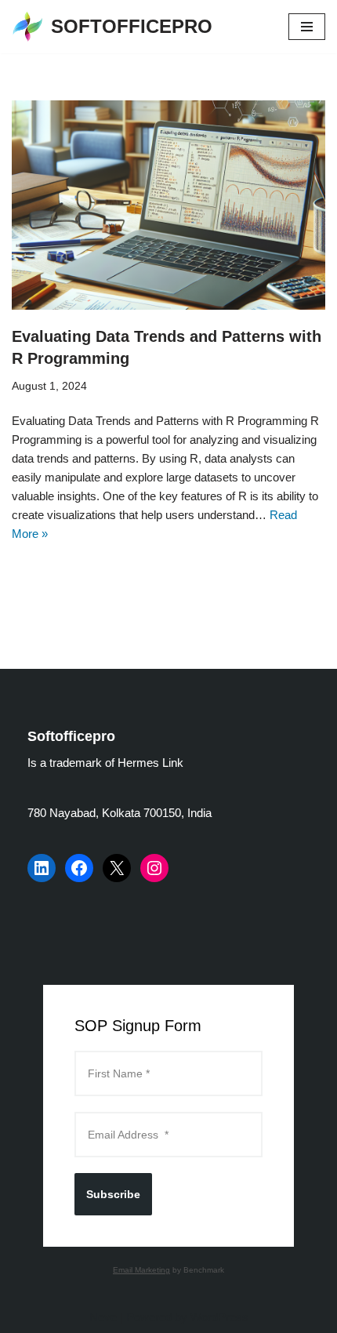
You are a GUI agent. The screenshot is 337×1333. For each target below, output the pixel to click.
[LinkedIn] (41, 868)
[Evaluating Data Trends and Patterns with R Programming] (168, 205)
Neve (103, 1317)
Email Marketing (141, 1270)
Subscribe (113, 1194)
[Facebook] (79, 868)
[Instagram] (154, 868)
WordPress (219, 1317)
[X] (117, 868)
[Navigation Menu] (306, 26)
